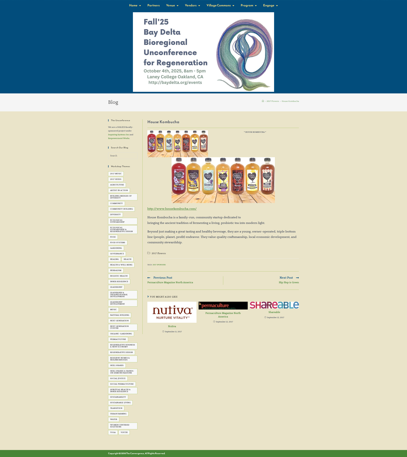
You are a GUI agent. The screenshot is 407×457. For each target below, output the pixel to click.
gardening (116, 248)
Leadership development (117, 303)
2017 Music (116, 174)
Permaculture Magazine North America (223, 315)
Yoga (113, 432)
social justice (118, 378)
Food (113, 237)
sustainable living (120, 403)
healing (114, 259)
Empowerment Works (118, 138)
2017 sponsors (159, 265)
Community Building (121, 209)
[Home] (263, 101)
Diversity (115, 215)
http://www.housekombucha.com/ (172, 209)
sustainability (118, 397)
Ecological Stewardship (117, 221)
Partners (153, 5)
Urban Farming (118, 414)
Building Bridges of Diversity (121, 197)
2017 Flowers (159, 253)
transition (116, 408)
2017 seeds (115, 179)
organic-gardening (121, 334)
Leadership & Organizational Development (119, 295)
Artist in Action (119, 190)
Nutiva (172, 326)
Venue (170, 5)
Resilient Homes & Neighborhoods (120, 359)
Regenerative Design (121, 352)
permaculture (118, 339)
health (127, 259)
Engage (268, 5)
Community (116, 203)
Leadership (116, 287)
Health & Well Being (121, 265)
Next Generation (119, 321)
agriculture (117, 185)
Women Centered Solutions (119, 426)
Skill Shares (117, 365)
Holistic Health (119, 276)
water (113, 419)
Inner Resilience (119, 282)
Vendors (191, 5)
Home (133, 5)
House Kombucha (290, 101)
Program (247, 5)
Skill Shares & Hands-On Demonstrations (122, 372)
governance (117, 254)
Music (113, 310)
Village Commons (219, 5)
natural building (119, 315)
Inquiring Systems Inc (118, 135)
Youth (124, 432)
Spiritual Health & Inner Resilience (120, 391)
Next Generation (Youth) (119, 327)
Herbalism (115, 270)
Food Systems (117, 243)
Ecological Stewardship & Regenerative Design (121, 229)
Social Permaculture (122, 384)
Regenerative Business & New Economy (122, 346)
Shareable (274, 312)
